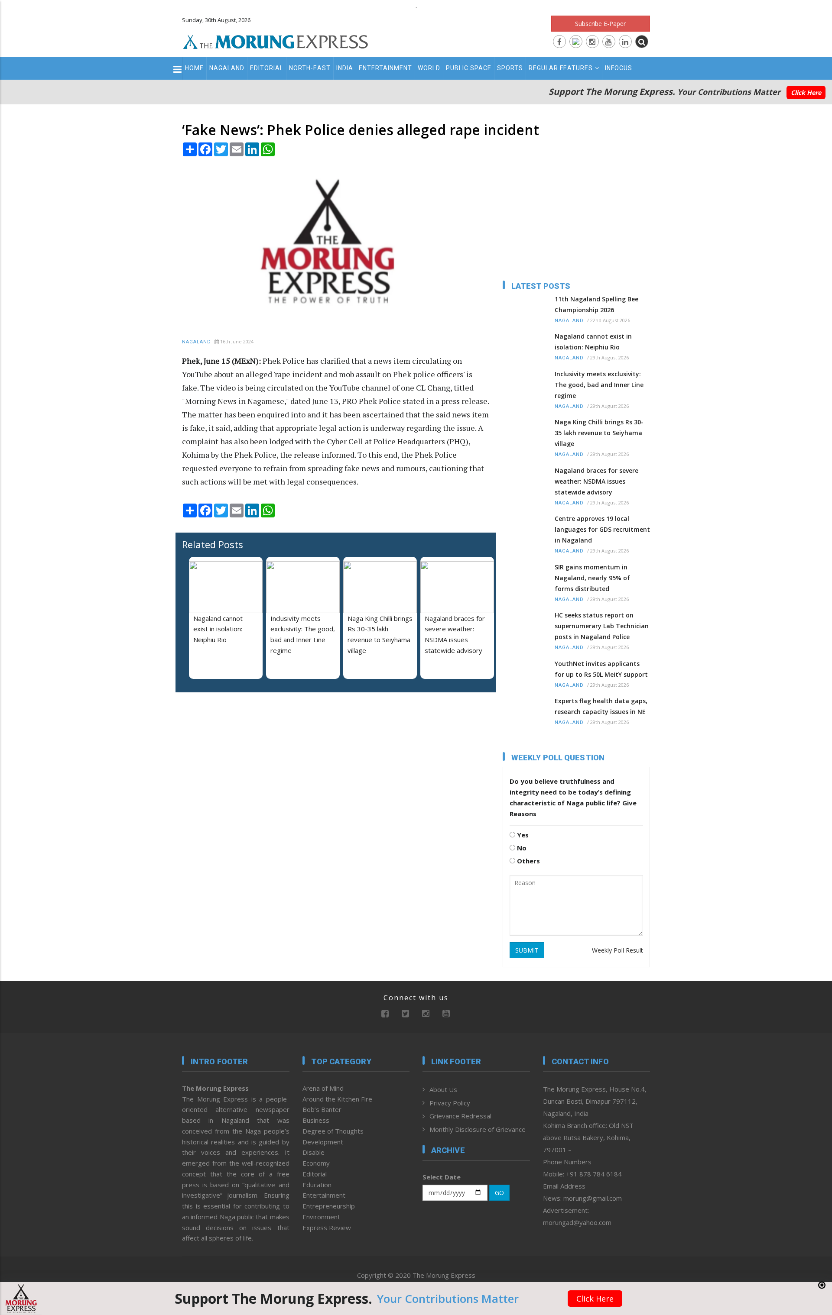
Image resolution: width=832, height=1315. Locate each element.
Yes (522, 834)
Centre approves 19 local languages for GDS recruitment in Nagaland (602, 529)
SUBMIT (527, 950)
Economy (316, 1163)
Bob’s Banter (321, 1109)
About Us (443, 1089)
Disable (313, 1152)
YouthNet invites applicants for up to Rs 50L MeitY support (601, 669)
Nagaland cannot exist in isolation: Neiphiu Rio (218, 629)
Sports (510, 68)
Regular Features (561, 68)
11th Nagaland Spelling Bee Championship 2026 (596, 304)
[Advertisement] (144, 747)
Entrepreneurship (328, 1206)
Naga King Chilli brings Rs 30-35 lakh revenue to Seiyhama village (599, 433)
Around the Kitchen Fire (337, 1099)
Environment (321, 1216)
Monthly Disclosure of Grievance (477, 1129)
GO (499, 1193)
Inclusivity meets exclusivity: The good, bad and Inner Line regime (599, 385)
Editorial (266, 68)
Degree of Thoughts (333, 1131)
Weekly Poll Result (617, 950)
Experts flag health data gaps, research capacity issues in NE (601, 706)
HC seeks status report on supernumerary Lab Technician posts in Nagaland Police (602, 626)
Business (315, 1120)
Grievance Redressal (460, 1115)
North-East (310, 68)
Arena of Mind (323, 1088)
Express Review (326, 1227)
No (520, 847)
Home (194, 68)
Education (317, 1184)
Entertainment (385, 68)
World (429, 68)
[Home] (275, 40)
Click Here (806, 92)
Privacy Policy (449, 1103)
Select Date (441, 1177)
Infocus (618, 68)
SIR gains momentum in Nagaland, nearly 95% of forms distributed (592, 578)
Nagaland (226, 68)
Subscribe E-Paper (600, 23)
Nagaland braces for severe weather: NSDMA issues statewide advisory (596, 481)
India (344, 68)
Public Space (468, 68)
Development (322, 1141)
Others (527, 860)
